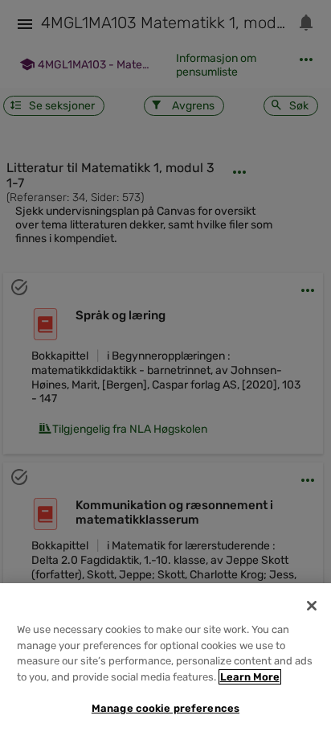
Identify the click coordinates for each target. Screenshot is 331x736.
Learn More (250, 677)
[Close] (311, 605)
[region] (165, 659)
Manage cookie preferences (165, 708)
